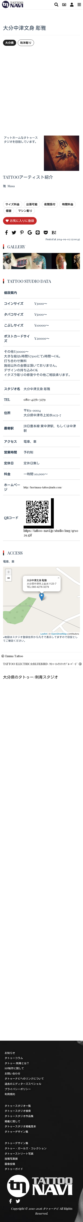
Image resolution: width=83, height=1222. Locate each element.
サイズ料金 (12, 204)
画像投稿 (10, 1164)
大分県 (9, 42)
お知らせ (10, 1053)
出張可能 (31, 204)
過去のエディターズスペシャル (23, 1083)
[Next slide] (74, 261)
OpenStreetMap (59, 633)
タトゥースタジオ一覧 (18, 1105)
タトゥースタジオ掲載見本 (20, 1126)
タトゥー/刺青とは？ (17, 1063)
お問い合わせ (12, 1073)
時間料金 (67, 204)
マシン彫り (25, 210)
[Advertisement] (41, 90)
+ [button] (8, 571)
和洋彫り (25, 42)
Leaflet (43, 633)
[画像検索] (64, 4)
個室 (8, 210)
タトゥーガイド (14, 1169)
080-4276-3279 (35, 399)
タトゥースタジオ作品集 (19, 1116)
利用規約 (10, 1094)
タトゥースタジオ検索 (18, 1110)
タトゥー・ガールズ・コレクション (26, 1148)
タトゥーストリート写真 (19, 1153)
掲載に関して (12, 1121)
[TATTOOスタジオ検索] (56, 4)
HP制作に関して (14, 1068)
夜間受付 (49, 204)
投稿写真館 (11, 1158)
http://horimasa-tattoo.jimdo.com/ (43, 487)
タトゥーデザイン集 (16, 1131)
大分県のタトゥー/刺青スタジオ (30, 677)
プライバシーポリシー (18, 1089)
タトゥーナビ (51, 1208)
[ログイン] (72, 4)
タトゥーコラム (14, 1058)
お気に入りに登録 (22, 221)
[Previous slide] (8, 261)
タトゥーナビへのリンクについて (24, 1078)
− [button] (8, 578)
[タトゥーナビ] (12, 3)
